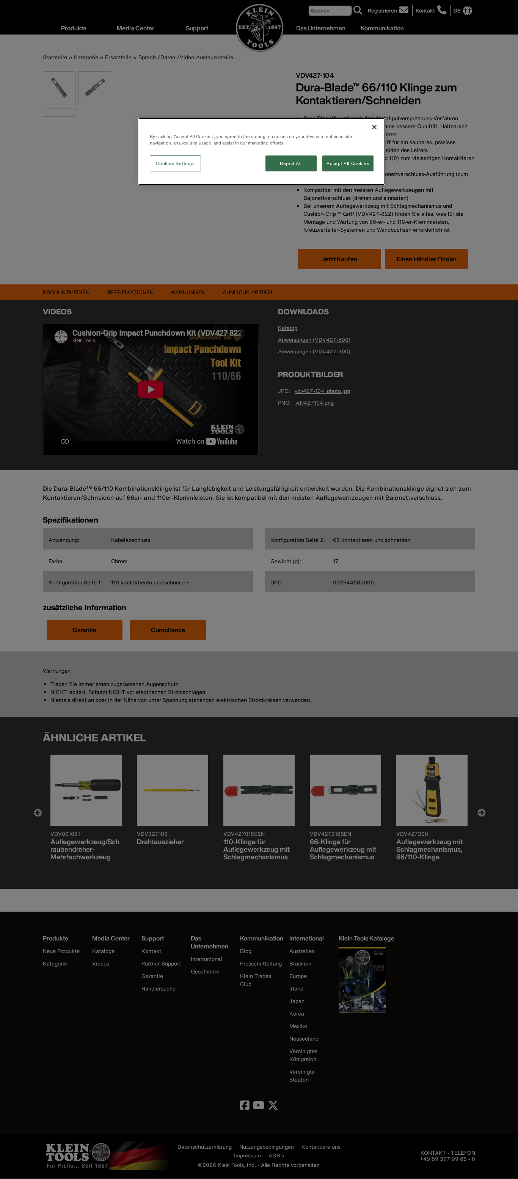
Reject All (291, 163)
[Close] (374, 127)
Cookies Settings (175, 163)
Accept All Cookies (347, 163)
